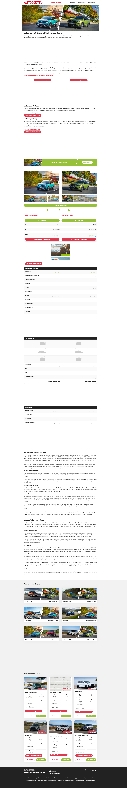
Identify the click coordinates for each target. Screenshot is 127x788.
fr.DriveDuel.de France (71, 778)
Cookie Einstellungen (54, 773)
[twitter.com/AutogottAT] (88, 770)
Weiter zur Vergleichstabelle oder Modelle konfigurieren (38, 75)
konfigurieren (43, 220)
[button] (82, 3)
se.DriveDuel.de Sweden (70, 780)
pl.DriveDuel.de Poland (42, 780)
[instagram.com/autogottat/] (90, 770)
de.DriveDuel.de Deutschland (61, 778)
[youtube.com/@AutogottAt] (95, 770)
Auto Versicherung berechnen (33, 263)
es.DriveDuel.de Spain (80, 778)
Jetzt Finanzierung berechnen (42, 80)
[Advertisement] (113, 21)
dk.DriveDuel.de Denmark (80, 780)
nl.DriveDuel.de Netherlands (31, 780)
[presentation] (24, 182)
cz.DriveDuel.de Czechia (52, 780)
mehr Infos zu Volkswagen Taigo (32, 129)
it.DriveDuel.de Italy (61, 780)
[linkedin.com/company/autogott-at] (93, 770)
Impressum (52, 770)
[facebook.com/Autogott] (85, 770)
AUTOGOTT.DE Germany (33, 778)
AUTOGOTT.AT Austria (42, 778)
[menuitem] (73, 2)
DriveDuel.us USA (51, 778)
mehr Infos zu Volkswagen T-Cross (33, 113)
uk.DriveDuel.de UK (89, 778)
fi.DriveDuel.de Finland (90, 780)
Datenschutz (52, 771)
